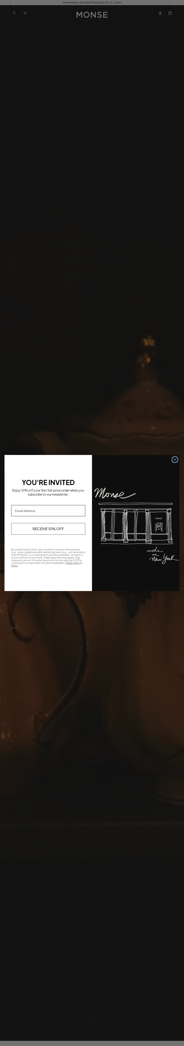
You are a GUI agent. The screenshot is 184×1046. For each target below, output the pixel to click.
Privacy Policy (73, 563)
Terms (14, 565)
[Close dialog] (175, 459)
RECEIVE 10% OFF (48, 528)
